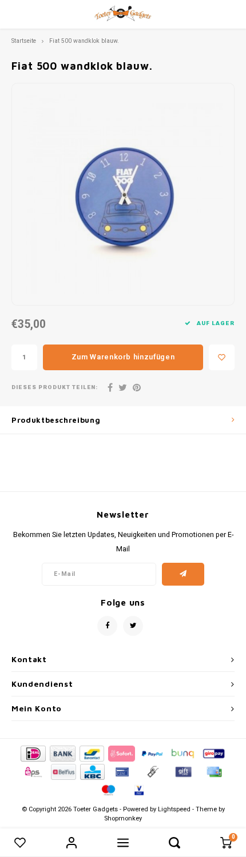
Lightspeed (174, 809)
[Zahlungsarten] (32, 752)
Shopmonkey (123, 818)
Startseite (23, 41)
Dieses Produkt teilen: (54, 387)
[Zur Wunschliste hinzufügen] (222, 357)
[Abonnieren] (183, 574)
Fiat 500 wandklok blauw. (84, 41)
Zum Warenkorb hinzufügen (123, 356)
